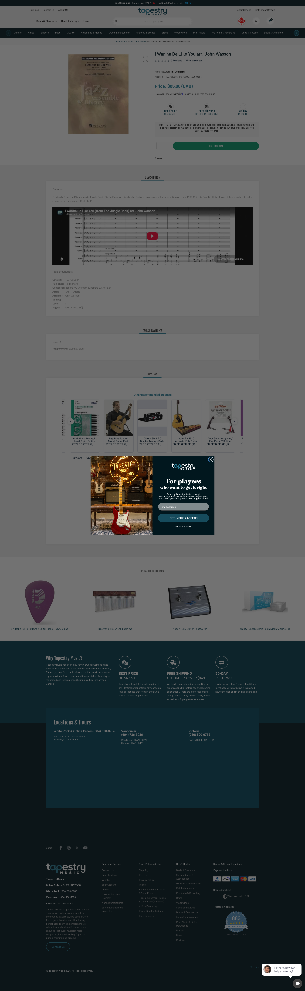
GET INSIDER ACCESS (183, 518)
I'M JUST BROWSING (183, 526)
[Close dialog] (210, 459)
